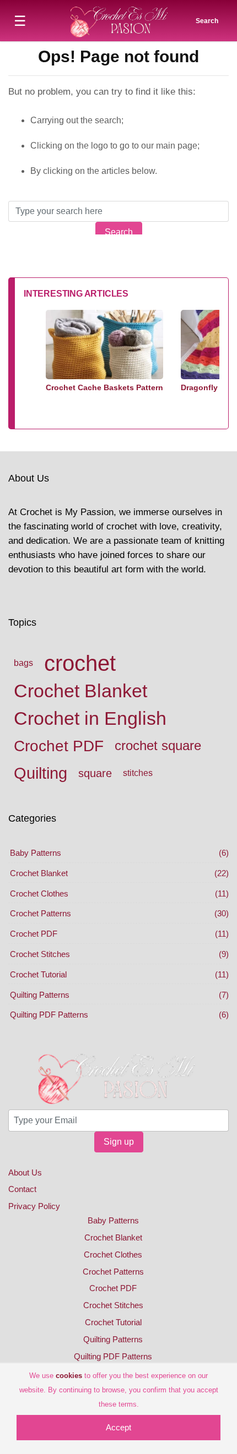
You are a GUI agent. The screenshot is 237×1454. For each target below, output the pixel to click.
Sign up (119, 1141)
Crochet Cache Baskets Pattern (104, 387)
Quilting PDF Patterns (49, 1014)
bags (23, 663)
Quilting (40, 773)
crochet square (158, 745)
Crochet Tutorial (38, 974)
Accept (118, 1427)
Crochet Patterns (40, 913)
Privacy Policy (34, 1206)
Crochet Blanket (80, 690)
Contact (22, 1189)
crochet (80, 663)
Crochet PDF (59, 746)
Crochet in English (90, 718)
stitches (138, 773)
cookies (69, 1375)
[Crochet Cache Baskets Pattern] (104, 345)
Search (119, 232)
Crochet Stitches (40, 954)
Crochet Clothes (39, 893)
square (95, 773)
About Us (25, 1172)
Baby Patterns (35, 852)
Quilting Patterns (39, 994)
